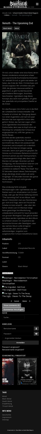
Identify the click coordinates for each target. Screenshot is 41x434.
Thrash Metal (7, 406)
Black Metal (7, 28)
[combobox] (13, 317)
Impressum (6, 417)
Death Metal (7, 401)
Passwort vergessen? (11, 347)
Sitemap (5, 420)
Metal (17, 28)
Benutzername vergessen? (13, 349)
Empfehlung (7, 403)
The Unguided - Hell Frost (14, 289)
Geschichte (6, 415)
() (12, 305)
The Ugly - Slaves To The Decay (16, 296)
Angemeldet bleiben (13, 338)
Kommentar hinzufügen (13, 309)
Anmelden (20, 342)
